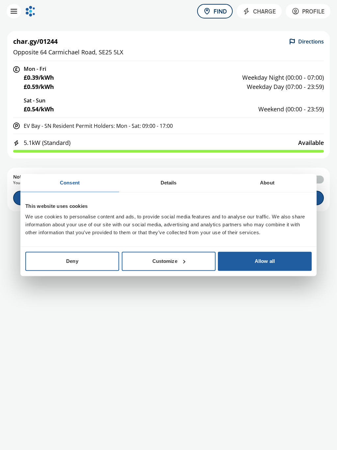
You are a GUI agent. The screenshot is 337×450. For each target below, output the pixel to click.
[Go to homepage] (30, 11)
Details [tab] (169, 182)
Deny (72, 261)
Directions (311, 41)
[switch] (316, 179)
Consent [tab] (70, 182)
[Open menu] (14, 11)
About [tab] (267, 182)
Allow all (265, 261)
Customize (164, 261)
